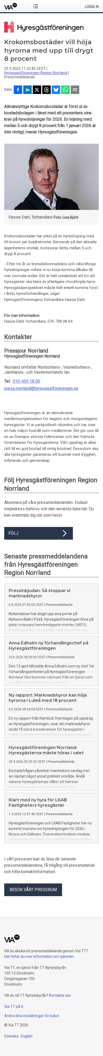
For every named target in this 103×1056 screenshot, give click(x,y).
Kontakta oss (60, 995)
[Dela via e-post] (75, 90)
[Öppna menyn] (36, 6)
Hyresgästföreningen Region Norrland (35, 73)
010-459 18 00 (26, 381)
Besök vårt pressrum (33, 889)
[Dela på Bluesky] (56, 90)
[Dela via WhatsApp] (65, 90)
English (26, 1036)
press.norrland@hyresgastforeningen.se (41, 388)
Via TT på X (13, 1006)
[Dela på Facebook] (18, 90)
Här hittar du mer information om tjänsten (39, 956)
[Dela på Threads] (46, 90)
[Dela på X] (37, 90)
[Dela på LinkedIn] (27, 90)
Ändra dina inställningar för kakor (31, 1016)
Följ (13, 533)
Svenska (11, 1036)
